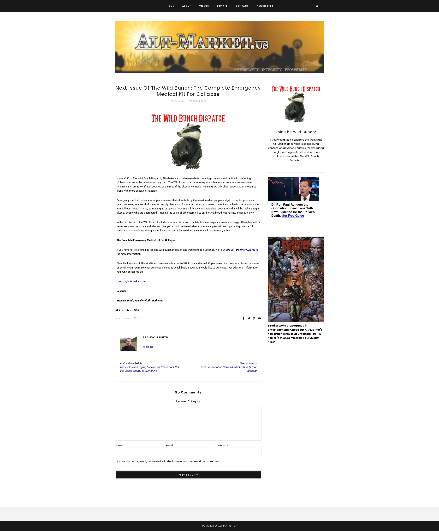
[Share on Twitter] (249, 318)
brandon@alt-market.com (131, 281)
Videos (204, 5)
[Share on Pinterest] (254, 318)
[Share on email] (259, 318)
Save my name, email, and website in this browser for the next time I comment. (169, 461)
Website (223, 445)
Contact (242, 5)
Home (170, 5)
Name (119, 445)
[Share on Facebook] (243, 318)
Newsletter (265, 5)
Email (170, 445)
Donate (222, 5)
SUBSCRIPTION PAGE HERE (242, 249)
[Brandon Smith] (128, 342)
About (186, 5)
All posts (148, 347)
